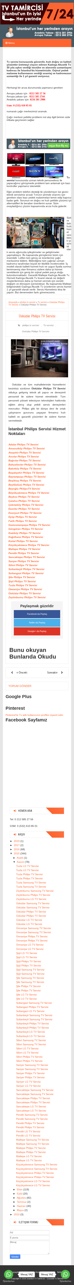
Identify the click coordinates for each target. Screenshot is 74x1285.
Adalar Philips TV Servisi (23, 444)
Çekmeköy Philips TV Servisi (25, 504)
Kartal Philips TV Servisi (23, 541)
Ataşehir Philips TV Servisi (24, 452)
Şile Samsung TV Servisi (30, 977)
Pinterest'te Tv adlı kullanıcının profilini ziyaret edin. (35, 715)
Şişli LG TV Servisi (26, 953)
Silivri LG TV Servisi (27, 1048)
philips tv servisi (30, 325)
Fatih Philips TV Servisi (22, 521)
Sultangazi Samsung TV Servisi (34, 1002)
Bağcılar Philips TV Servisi (24, 460)
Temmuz (22, 1201)
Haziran (21, 1206)
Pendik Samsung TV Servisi (32, 1114)
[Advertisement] (37, 768)
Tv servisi (48, 325)
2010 (17, 1214)
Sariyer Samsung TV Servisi (32, 1065)
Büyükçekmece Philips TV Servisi (28, 492)
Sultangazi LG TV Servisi (30, 1011)
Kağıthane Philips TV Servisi (25, 537)
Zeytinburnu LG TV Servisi (31, 899)
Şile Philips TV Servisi (21, 577)
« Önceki (22, 672)
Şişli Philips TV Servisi (22, 581)
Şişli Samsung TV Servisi (30, 969)
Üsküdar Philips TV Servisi (35, 331)
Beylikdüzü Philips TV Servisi (26, 484)
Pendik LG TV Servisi (28, 1131)
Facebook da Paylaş (37, 614)
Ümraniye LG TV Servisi (29, 944)
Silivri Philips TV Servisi (22, 565)
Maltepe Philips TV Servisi (24, 549)
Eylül (20, 1193)
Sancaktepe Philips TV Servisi (26, 557)
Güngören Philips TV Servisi (25, 528)
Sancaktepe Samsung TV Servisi (34, 1090)
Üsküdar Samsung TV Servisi (32, 903)
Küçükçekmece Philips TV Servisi (28, 545)
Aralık (20, 857)
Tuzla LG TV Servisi (27, 866)
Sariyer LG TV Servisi (28, 1081)
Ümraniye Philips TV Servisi (25, 589)
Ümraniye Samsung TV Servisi (33, 928)
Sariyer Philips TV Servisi (30, 1073)
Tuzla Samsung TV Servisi (31, 882)
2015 (17, 853)
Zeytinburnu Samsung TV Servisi (35, 890)
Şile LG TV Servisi (26, 994)
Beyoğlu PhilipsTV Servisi (24, 488)
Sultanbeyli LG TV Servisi (30, 1031)
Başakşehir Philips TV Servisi (26, 472)
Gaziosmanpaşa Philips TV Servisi (29, 525)
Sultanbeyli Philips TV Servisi (26, 569)
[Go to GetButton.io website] (8, 1281)
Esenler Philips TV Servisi (24, 508)
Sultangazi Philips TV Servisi (25, 573)
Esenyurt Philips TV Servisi (24, 512)
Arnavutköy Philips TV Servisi (26, 448)
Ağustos (22, 1197)
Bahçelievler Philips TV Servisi (27, 464)
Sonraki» (52, 672)
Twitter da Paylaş (37, 622)
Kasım (21, 861)
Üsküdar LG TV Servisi (29, 919)
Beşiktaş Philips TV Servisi (24, 480)
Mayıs (20, 1210)
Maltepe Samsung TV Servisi (32, 1139)
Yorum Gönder (19, 685)
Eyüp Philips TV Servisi (22, 516)
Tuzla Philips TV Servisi (22, 585)
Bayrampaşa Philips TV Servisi (27, 476)
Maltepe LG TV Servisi (29, 1156)
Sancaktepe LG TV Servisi (31, 1106)
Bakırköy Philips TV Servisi (24, 468)
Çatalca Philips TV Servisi (24, 500)
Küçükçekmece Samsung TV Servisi (36, 1164)
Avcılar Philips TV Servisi (23, 456)
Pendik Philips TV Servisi (23, 553)
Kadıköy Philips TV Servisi (24, 533)
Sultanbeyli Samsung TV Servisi (34, 1015)
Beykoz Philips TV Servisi (24, 496)
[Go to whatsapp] (8, 1274)
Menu (11, 42)
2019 (17, 841)
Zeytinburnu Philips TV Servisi (27, 597)
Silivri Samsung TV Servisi (31, 1040)
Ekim (20, 1189)
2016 (17, 849)
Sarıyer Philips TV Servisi (23, 561)
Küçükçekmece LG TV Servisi (33, 1181)
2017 (17, 845)
